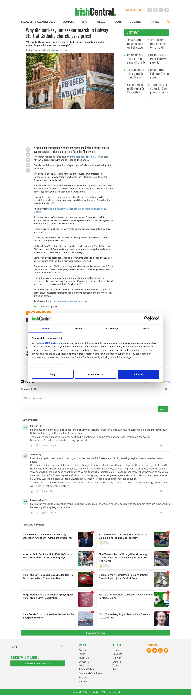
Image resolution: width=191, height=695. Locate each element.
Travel (116, 665)
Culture (117, 661)
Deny (52, 374)
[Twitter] (155, 10)
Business (117, 653)
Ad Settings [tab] (112, 328)
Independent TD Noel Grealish (87, 156)
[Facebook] (149, 10)
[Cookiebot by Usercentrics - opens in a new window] (146, 318)
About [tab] (146, 328)
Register (83, 677)
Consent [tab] (45, 328)
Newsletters (135, 10)
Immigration (51, 306)
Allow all (138, 374)
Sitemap (82, 681)
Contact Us (84, 661)
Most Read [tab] (133, 32)
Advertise (83, 665)
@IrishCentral (48, 50)
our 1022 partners (50, 343)
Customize (93, 374)
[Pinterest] (166, 10)
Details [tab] (78, 328)
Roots (116, 669)
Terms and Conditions (90, 673)
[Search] (168, 22)
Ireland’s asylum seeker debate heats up (66, 301)
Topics (81, 653)
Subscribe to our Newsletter (37, 663)
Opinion (117, 657)
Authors (82, 650)
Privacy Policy (86, 669)
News (116, 650)
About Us (83, 657)
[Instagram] (161, 10)
